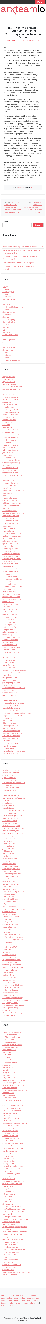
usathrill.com (7, 675)
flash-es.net (7, 1196)
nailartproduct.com (10, 483)
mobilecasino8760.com (11, 947)
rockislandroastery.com (12, 733)
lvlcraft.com (7, 488)
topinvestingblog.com (11, 836)
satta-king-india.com (10, 500)
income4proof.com (10, 414)
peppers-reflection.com (12, 1267)
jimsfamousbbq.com (10, 770)
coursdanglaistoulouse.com (13, 783)
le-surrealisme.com (10, 823)
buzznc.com (7, 718)
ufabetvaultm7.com (10, 556)
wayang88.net (8, 566)
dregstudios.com (9, 871)
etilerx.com (6, 581)
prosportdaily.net (9, 629)
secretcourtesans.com (11, 384)
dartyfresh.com (8, 432)
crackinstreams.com (10, 516)
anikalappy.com (8, 574)
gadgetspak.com (9, 518)
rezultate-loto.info (9, 538)
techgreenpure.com (10, 473)
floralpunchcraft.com (11, 1168)
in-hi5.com (6, 1057)
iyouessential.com (9, 447)
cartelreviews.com (9, 478)
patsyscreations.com (10, 412)
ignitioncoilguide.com (11, 743)
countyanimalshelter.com (12, 1239)
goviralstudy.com (9, 977)
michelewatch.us (9, 790)
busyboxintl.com (9, 1098)
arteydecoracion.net (10, 917)
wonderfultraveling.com (12, 884)
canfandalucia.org (9, 680)
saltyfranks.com (8, 843)
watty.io (5, 1070)
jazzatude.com (8, 848)
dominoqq (6, 297)
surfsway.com (8, 480)
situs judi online (8, 322)
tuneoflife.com (8, 1270)
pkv (40, 85)
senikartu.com (8, 1065)
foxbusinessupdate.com (12, 1184)
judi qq (5, 287)
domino (5, 357)
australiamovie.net (10, 775)
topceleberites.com (10, 546)
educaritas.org (8, 417)
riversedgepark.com (10, 399)
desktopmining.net (10, 990)
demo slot (6, 337)
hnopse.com (7, 1257)
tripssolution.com (9, 498)
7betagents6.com (9, 511)
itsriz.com (6, 1075)
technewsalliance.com (11, 597)
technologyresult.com (11, 460)
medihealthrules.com (11, 672)
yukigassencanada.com (11, 503)
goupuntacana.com (10, 397)
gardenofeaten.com (10, 1138)
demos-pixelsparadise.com (13, 810)
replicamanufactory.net (11, 536)
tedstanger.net (8, 602)
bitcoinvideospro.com (11, 1082)
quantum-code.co (9, 617)
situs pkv (6, 304)
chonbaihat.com (9, 906)
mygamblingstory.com (11, 1032)
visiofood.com (8, 642)
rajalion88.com (8, 394)
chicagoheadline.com (11, 389)
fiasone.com (7, 1171)
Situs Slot (21, 187)
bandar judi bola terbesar (12, 307)
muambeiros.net (9, 901)
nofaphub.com (8, 407)
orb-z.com (6, 1120)
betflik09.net (7, 422)
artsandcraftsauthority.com (13, 751)
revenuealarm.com (10, 738)
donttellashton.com (10, 1047)
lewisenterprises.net (10, 435)
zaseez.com (7, 402)
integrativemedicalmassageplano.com (17, 1189)
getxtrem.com (8, 1156)
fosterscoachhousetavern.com (14, 1123)
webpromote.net (9, 912)
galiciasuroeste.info (10, 866)
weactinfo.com (8, 1158)
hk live (5, 352)
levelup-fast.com (9, 528)
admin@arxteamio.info (32, 40)
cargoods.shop (8, 1077)
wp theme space (22, 1320)
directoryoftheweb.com (12, 1045)
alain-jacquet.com (9, 1088)
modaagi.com (8, 861)
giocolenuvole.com (10, 445)
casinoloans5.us (8, 952)
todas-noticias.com (10, 1062)
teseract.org (7, 634)
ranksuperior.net (9, 1244)
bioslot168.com (8, 748)
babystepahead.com (10, 1247)
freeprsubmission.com (11, 647)
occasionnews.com (10, 1259)
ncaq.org (6, 425)
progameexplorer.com (11, 731)
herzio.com (7, 1055)
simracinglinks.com (10, 818)
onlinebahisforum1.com (12, 387)
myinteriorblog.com (10, 652)
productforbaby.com (10, 1118)
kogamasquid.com (10, 1003)
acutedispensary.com (11, 1222)
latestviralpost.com (10, 1130)
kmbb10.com (7, 1153)
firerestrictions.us (9, 896)
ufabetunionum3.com (11, 551)
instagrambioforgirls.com (12, 1148)
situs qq (5, 317)
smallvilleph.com (9, 864)
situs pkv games (9, 312)
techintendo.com (9, 470)
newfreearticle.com (10, 1133)
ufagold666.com (9, 650)
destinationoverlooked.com (13, 1249)
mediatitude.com (9, 813)
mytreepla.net (8, 531)
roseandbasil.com (9, 927)
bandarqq (6, 324)
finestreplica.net (9, 584)
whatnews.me (8, 619)
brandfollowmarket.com (12, 1234)
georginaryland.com (10, 924)
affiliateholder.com (9, 1275)
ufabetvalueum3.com (11, 554)
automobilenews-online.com (14, 703)
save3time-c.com (9, 805)
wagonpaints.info (9, 609)
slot (31, 187)
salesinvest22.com (9, 632)
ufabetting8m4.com (10, 548)
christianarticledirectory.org (13, 1013)
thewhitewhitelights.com (12, 929)
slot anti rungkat (33, 1300)
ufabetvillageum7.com (11, 559)
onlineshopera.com (10, 430)
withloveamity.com (10, 450)
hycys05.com (7, 1141)
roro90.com (7, 1052)
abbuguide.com (8, 457)
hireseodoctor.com (10, 523)
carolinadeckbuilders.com (12, 833)
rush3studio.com (9, 1050)
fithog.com (6, 919)
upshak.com (7, 1199)
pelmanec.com (8, 1039)
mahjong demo (8, 340)
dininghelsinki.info (9, 576)
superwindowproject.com (12, 967)
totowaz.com (7, 1229)
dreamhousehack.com (11, 698)
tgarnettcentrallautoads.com (14, 798)
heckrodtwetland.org (11, 934)
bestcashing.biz (8, 894)
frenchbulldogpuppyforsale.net (15, 1000)
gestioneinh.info (9, 627)
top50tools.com (8, 838)
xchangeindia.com (9, 693)
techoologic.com (9, 667)
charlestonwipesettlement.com (15, 1232)
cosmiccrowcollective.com (13, 1085)
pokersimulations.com (11, 533)
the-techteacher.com (10, 700)
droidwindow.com (9, 645)
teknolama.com (8, 1115)
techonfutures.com (10, 665)
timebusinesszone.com (11, 1265)
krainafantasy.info (9, 1060)
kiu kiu (5, 294)
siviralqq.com (7, 1204)
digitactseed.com (9, 485)
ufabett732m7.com (10, 640)
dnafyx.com (7, 442)
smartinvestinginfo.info (12, 594)
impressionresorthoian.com (13, 1206)
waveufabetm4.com (10, 564)
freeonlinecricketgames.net (13, 891)
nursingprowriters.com (11, 1216)
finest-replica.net (9, 624)
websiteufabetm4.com (11, 569)
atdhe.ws (6, 932)
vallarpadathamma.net (11, 1110)
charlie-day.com (8, 1179)
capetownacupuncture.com (13, 1080)
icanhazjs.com (8, 972)
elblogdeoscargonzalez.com (13, 909)
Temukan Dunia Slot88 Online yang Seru (18, 263)
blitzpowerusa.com (10, 1136)
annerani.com (8, 846)
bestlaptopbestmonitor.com (13, 922)
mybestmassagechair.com (12, 939)
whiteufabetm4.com (10, 571)
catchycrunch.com (9, 404)
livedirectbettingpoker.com (13, 1181)
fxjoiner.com (7, 720)
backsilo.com (7, 1201)
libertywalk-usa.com (10, 772)
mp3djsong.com (9, 780)
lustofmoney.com (9, 1262)
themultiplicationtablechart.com (15, 1005)
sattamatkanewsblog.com (13, 1224)
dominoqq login (7, 1298)
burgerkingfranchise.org (12, 1108)
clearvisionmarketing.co (12, 614)
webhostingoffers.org (11, 462)
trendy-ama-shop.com (11, 637)
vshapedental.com (9, 677)
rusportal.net (7, 1067)
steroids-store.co (9, 914)
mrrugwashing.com (10, 1191)
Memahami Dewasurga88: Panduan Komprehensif (22, 246)
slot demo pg (7, 350)
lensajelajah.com (9, 420)
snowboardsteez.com (11, 1146)
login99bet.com (8, 382)
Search (5, 222)
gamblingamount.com (11, 1252)
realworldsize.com (9, 1113)
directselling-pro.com (11, 736)
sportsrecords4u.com (11, 543)
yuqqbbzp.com (8, 508)
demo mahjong (8, 319)
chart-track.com (8, 881)
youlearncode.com (10, 452)
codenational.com (9, 728)
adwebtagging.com (10, 1242)
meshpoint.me (8, 1093)
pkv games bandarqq (11, 360)
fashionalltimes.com (10, 705)
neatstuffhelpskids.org (11, 874)
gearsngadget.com (10, 521)
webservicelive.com (10, 753)
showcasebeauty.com (11, 826)
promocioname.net (10, 886)
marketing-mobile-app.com (13, 1166)
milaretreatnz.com (9, 858)
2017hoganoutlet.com (11, 1037)
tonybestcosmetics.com (12, 715)
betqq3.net (6, 949)
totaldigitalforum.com (11, 708)
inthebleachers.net (10, 992)
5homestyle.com (9, 1015)
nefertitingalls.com (10, 409)
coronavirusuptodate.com (13, 513)
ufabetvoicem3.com (10, 561)
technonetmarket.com (11, 599)
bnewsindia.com (9, 655)
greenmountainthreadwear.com (15, 1219)
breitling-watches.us (10, 795)
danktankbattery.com (11, 1173)
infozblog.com (8, 904)
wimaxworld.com (9, 889)
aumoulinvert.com (9, 962)
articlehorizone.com (10, 505)
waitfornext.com (9, 612)
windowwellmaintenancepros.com (16, 1272)
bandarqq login (7, 1303)
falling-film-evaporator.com (13, 1211)
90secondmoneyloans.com (13, 490)
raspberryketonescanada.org (14, 670)
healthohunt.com (9, 589)
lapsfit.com (6, 526)
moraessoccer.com (10, 876)
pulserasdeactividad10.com (13, 985)
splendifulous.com (9, 541)
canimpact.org (8, 975)
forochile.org (7, 879)
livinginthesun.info (10, 1072)
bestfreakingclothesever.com (14, 1209)
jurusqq (5, 289)
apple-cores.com (9, 982)
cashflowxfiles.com (10, 1151)
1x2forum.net (7, 379)
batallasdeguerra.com (11, 869)
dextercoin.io (7, 1010)
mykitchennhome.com (11, 960)
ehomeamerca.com (10, 468)
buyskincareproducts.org (12, 998)
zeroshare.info (8, 853)
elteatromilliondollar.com (12, 1105)
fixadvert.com (8, 800)
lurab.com (6, 741)
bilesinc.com (7, 856)
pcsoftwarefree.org (10, 437)
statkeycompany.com (11, 831)
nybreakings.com (9, 685)
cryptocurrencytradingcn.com (14, 1227)
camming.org (7, 392)
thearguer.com (8, 1163)
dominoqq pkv (8, 292)
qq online (6, 302)
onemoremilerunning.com (13, 1143)
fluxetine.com (7, 944)
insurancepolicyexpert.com (13, 828)
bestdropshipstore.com (12, 475)
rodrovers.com (8, 495)
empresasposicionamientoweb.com (16, 713)
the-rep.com (7, 841)
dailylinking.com (9, 440)
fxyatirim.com (8, 455)
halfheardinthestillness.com (13, 937)
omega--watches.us (10, 793)
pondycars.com (8, 662)
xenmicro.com (8, 427)
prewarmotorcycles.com (12, 815)
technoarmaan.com (10, 710)
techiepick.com (8, 657)
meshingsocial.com (10, 1161)
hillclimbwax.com (9, 1254)
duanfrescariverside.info (12, 579)
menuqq (4, 1295)
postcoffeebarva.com (11, 1103)
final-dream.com (9, 622)
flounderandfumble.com (12, 586)
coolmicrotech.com (10, 695)
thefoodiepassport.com (12, 965)
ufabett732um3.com (10, 604)
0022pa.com (7, 851)
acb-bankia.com (8, 1194)
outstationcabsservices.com (13, 688)
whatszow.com (8, 465)
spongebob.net (8, 1095)
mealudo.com (8, 1176)
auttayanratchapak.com (12, 1100)
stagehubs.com (8, 377)
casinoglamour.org (10, 1008)
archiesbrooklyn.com (11, 899)
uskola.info (6, 607)
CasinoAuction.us (9, 955)
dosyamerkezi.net (9, 821)
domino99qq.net (9, 1042)
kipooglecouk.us (9, 957)
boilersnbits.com (9, 1128)
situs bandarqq (8, 299)
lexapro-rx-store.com (10, 995)
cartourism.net (8, 980)
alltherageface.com (10, 725)
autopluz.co (7, 803)
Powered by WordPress (13, 1318)
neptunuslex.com (9, 785)
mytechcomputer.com (11, 746)
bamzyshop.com (9, 660)
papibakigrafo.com (10, 970)
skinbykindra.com (9, 723)
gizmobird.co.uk (9, 778)
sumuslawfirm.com (10, 1214)
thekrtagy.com (8, 690)
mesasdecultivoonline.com (13, 1125)
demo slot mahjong (10, 335)
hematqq (25, 1303)
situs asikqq (7, 332)
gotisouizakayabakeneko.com (14, 1090)
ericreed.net (7, 942)
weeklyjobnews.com (10, 1237)
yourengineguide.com (11, 682)
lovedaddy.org (8, 1186)
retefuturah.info (9, 591)
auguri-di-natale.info (10, 788)
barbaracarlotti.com (10, 987)
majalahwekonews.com (12, 1034)
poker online (34, 1303)
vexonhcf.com (8, 808)
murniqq (17, 1303)
